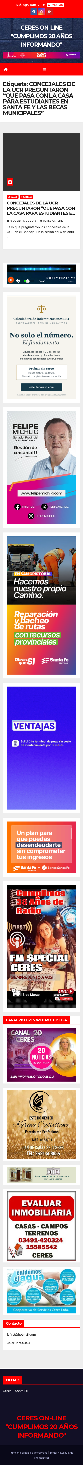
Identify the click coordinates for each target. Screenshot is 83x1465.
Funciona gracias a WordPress (29, 1452)
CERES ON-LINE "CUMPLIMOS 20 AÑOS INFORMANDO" (41, 36)
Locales (12, 197)
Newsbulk (63, 1452)
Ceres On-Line (53, 220)
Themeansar (41, 1457)
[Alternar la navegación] (44, 69)
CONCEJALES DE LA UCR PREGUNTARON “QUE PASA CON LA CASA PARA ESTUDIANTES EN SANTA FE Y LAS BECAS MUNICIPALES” (41, 213)
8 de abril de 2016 (23, 220)
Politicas (26, 197)
